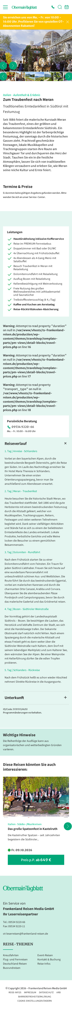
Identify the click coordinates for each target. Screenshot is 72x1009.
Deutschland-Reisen (15, 964)
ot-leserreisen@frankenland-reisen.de (25, 934)
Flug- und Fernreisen (15, 960)
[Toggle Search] (59, 7)
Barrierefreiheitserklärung (34, 996)
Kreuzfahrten (11, 955)
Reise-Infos (43, 964)
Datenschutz (46, 992)
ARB (58, 992)
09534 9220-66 (23, 427)
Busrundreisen (11, 968)
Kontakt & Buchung (49, 960)
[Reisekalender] (66, 7)
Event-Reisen (45, 955)
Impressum (30, 992)
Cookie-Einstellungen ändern (34, 1001)
